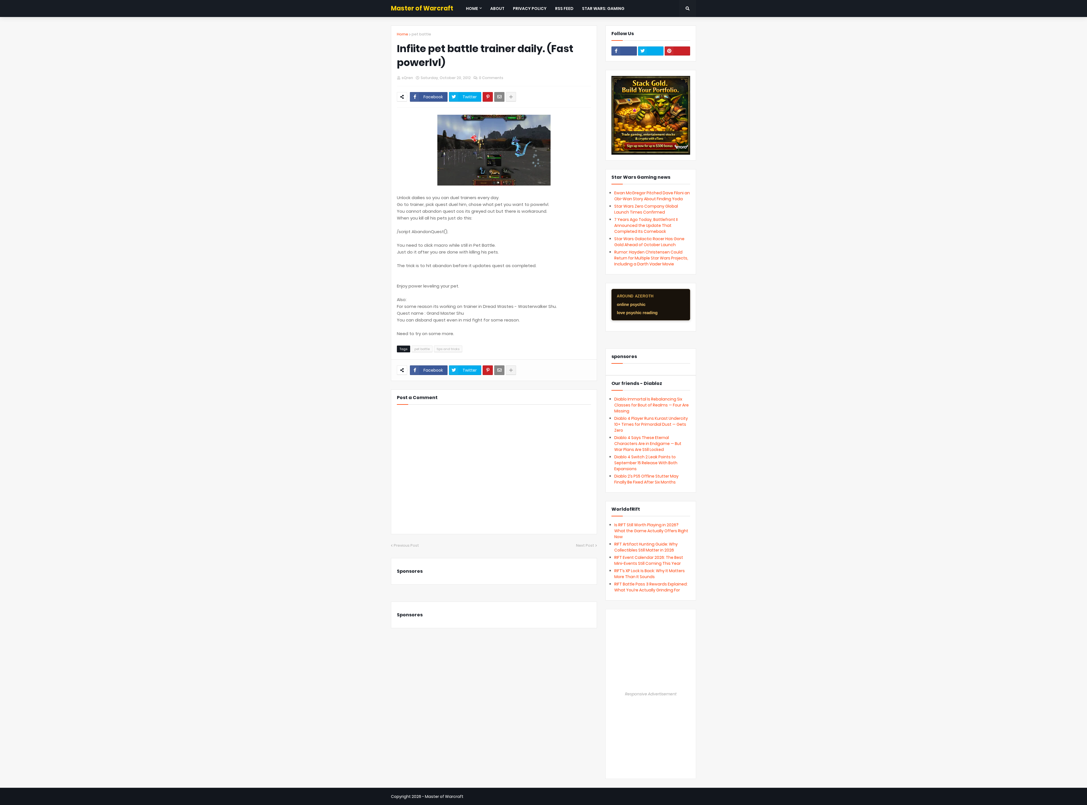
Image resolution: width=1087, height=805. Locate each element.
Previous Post (406, 545)
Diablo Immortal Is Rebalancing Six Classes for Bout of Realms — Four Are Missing (651, 405)
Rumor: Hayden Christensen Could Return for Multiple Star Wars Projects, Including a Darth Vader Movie (651, 258)
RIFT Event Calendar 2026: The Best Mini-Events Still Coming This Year (648, 560)
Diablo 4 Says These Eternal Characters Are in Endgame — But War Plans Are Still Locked (647, 443)
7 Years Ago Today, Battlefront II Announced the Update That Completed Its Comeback (646, 225)
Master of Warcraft (422, 8)
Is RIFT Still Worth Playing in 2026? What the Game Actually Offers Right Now (651, 531)
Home (402, 34)
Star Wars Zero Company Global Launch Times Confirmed (646, 209)
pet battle (421, 34)
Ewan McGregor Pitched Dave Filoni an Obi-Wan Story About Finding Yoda (652, 196)
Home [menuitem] (472, 8)
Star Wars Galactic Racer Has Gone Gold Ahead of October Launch (649, 242)
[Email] (499, 97)
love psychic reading (637, 312)
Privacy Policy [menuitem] (530, 8)
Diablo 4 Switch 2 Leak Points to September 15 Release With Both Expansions (645, 463)
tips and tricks (448, 349)
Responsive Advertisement (651, 694)
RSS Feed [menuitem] (564, 8)
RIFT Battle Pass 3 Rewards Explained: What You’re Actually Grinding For (651, 587)
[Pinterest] (488, 97)
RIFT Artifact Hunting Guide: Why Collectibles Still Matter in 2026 (646, 547)
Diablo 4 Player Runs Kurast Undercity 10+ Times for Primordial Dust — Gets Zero (651, 424)
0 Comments (491, 77)
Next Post (585, 545)
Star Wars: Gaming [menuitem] (603, 8)
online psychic (631, 304)
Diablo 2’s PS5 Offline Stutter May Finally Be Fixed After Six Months (646, 479)
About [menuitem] (497, 8)
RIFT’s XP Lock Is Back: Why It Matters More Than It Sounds (649, 574)
